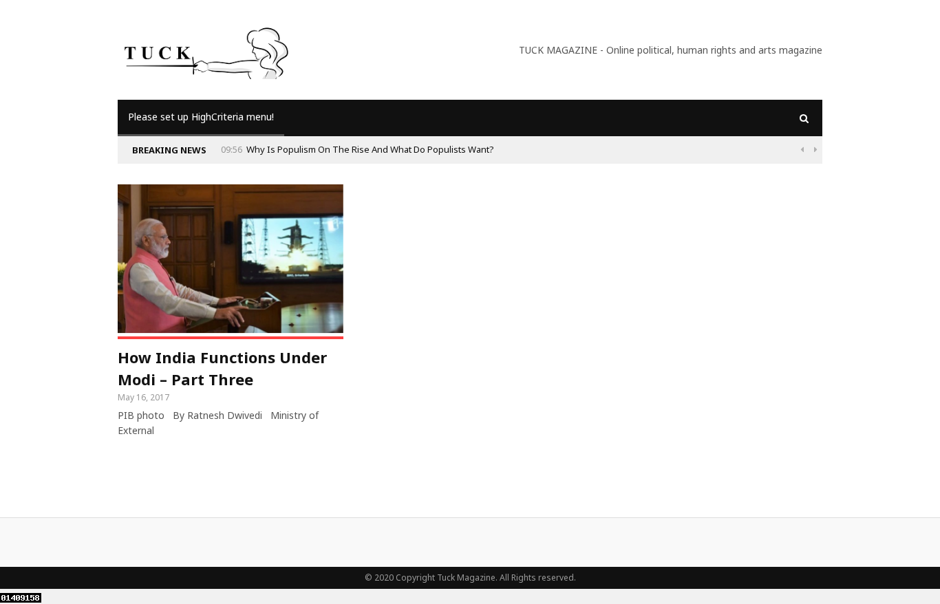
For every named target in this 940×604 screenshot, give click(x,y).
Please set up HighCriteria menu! (201, 116)
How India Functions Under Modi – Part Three (222, 368)
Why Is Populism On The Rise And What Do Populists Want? (370, 149)
